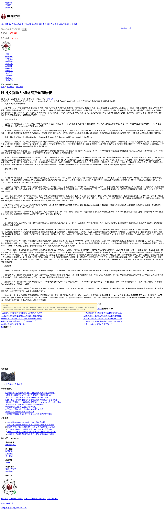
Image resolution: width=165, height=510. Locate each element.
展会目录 (35, 24)
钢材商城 (50, 24)
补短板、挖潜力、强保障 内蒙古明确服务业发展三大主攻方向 (31, 432)
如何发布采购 (10, 469)
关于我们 (9, 456)
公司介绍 (9, 454)
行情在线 (27, 24)
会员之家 (19, 24)
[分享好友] (14, 84)
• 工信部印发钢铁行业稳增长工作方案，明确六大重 (21, 316)
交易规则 (12, 499)
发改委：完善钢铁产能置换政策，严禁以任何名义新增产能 (30, 425)
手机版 (8, 5)
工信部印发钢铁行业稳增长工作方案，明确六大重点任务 (29, 429)
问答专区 (58, 24)
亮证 (56, 499)
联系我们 (9, 451)
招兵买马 (9, 78)
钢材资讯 (42, 24)
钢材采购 (12, 24)
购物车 (8, 8)
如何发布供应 (10, 445)
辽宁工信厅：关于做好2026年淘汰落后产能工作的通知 (26, 397)
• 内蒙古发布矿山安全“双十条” (13, 324)
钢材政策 (19, 87)
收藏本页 (9, 3)
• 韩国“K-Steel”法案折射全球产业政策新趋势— (19, 321)
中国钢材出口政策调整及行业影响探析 (20, 407)
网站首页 (4, 499)
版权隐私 (42, 499)
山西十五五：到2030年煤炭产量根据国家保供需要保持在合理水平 (31, 400)
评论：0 (50, 99)
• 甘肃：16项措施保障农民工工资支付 (98, 324)
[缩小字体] (4, 99)
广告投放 (50, 499)
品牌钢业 (65, 24)
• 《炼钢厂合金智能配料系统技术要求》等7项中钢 (102, 321)
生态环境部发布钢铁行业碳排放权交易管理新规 (26, 422)
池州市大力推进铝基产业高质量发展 (19, 412)
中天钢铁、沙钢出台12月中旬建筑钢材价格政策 (24, 409)
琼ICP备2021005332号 (18, 508)
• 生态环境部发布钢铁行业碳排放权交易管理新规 (102, 313)
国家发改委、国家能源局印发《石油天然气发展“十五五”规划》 (30, 393)
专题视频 (73, 24)
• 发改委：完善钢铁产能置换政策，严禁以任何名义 (21, 313)
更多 (99, 309)
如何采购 (9, 471)
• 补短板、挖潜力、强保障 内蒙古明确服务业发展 (102, 319)
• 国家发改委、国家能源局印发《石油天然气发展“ (102, 316)
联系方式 (27, 499)
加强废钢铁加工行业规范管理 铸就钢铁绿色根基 (24, 405)
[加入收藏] (5, 84)
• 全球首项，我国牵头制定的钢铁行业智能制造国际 (21, 319)
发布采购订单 (125, 28)
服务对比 (9, 462)
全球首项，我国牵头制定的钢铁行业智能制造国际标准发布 (28, 395)
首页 (7, 54)
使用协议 (35, 499)
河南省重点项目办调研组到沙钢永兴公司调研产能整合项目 (28, 414)
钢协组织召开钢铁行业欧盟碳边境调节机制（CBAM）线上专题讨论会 (33, 402)
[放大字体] (2, 99)
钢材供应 (4, 24)
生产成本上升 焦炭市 (14, 384)
